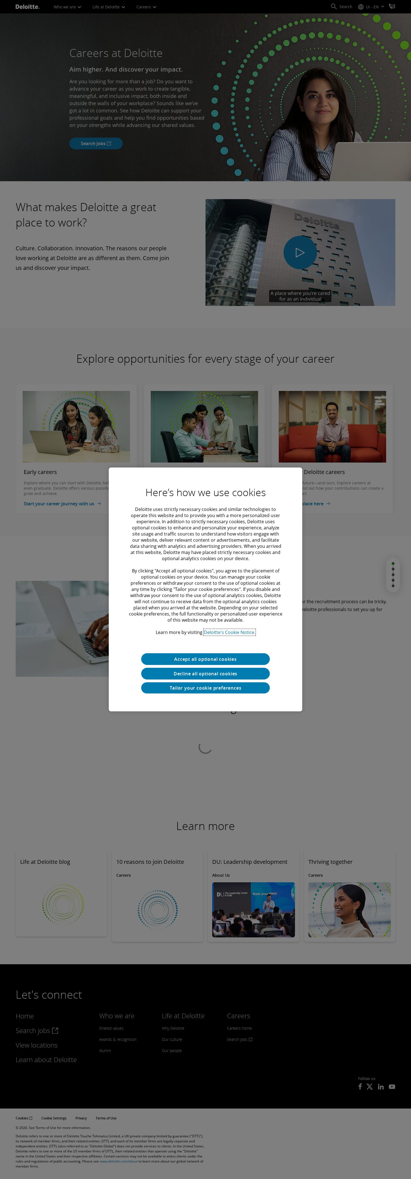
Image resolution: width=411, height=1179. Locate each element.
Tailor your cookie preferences (206, 688)
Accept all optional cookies (205, 659)
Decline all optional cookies (205, 674)
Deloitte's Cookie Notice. (229, 632)
